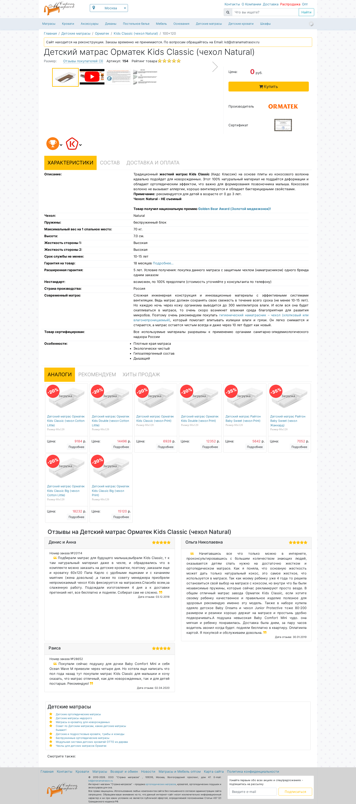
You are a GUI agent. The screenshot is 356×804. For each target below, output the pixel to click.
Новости (148, 771)
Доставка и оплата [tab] (152, 163)
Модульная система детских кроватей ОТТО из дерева (92, 741)
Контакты (232, 4)
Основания (181, 23)
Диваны (110, 23)
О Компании (251, 4)
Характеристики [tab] (70, 163)
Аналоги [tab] (60, 374)
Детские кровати (241, 23)
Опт (305, 4)
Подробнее (76, 447)
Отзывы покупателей (83, 61)
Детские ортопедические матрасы (78, 714)
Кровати (68, 23)
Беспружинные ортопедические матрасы (82, 738)
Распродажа (290, 4)
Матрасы (48, 23)
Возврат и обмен (124, 771)
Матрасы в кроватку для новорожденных (83, 722)
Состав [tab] (110, 163)
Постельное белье (136, 23)
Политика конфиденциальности (253, 771)
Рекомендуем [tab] (97, 374)
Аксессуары (89, 23)
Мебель (161, 23)
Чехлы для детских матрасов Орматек (81, 745)
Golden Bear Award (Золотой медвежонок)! (234, 209)
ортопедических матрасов (160, 784)
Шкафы (265, 23)
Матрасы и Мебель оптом (180, 771)
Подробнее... (163, 263)
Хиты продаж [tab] (141, 374)
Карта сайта (214, 771)
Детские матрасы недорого (74, 718)
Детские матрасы (209, 23)
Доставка (271, 4)
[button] (53, 144)
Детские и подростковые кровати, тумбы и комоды (90, 734)
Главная (47, 771)
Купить (271, 86)
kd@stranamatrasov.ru (100, 780)
